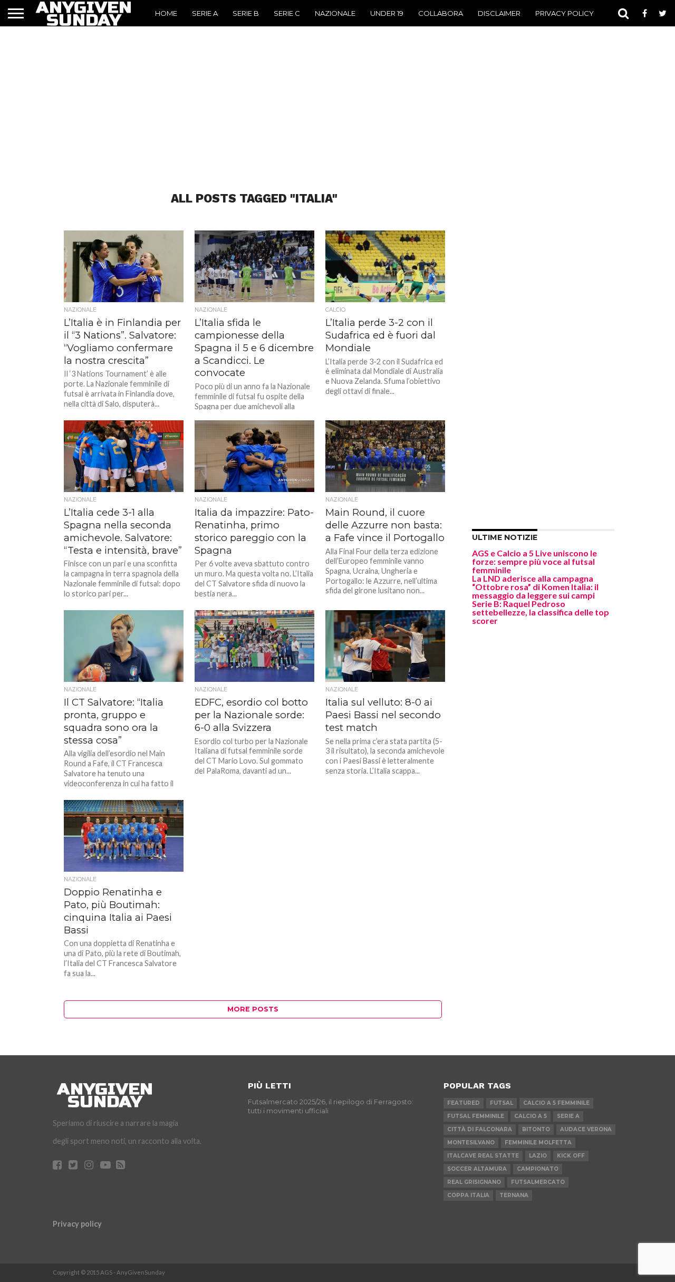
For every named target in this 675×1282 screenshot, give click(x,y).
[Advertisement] (337, 92)
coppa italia (468, 1195)
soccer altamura (477, 1168)
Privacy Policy (564, 13)
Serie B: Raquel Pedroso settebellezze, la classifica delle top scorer (540, 612)
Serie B (246, 13)
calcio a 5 (530, 1116)
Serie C (287, 13)
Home (166, 13)
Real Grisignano (474, 1182)
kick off (571, 1155)
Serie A (205, 13)
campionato (537, 1168)
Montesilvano (471, 1142)
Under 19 (386, 13)
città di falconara (479, 1129)
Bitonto (536, 1129)
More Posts (252, 1009)
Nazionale (335, 13)
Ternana (513, 1195)
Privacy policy (77, 1223)
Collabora (440, 13)
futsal (501, 1103)
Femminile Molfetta (538, 1142)
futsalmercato (538, 1182)
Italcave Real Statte (483, 1155)
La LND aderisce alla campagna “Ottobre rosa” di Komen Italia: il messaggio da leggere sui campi (535, 586)
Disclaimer (499, 13)
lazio (538, 1155)
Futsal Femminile (475, 1116)
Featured (463, 1103)
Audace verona (586, 1129)
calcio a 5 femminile (556, 1103)
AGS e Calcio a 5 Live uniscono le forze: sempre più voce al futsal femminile (534, 561)
